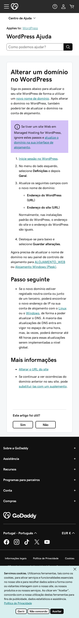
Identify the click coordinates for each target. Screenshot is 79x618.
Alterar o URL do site (33, 369)
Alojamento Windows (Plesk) (35, 266)
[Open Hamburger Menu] (4, 6)
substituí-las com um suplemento (43, 386)
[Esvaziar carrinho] (72, 6)
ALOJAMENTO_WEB (50, 261)
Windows (32, 313)
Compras (9, 501)
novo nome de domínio (32, 98)
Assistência (11, 458)
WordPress (30, 28)
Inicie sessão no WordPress (38, 158)
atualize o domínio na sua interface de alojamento (36, 142)
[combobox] (35, 47)
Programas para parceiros (21, 479)
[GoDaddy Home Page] (20, 515)
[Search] (68, 47)
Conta (7, 490)
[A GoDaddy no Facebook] (6, 544)
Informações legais (16, 558)
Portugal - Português (18, 533)
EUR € (66, 533)
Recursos (9, 469)
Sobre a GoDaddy (15, 448)
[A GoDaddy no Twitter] (37, 544)
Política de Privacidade (46, 558)
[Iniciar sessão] (63, 6)
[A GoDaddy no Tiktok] (26, 544)
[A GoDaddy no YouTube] (47, 544)
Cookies (69, 558)
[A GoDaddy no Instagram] (16, 544)
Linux (62, 308)
